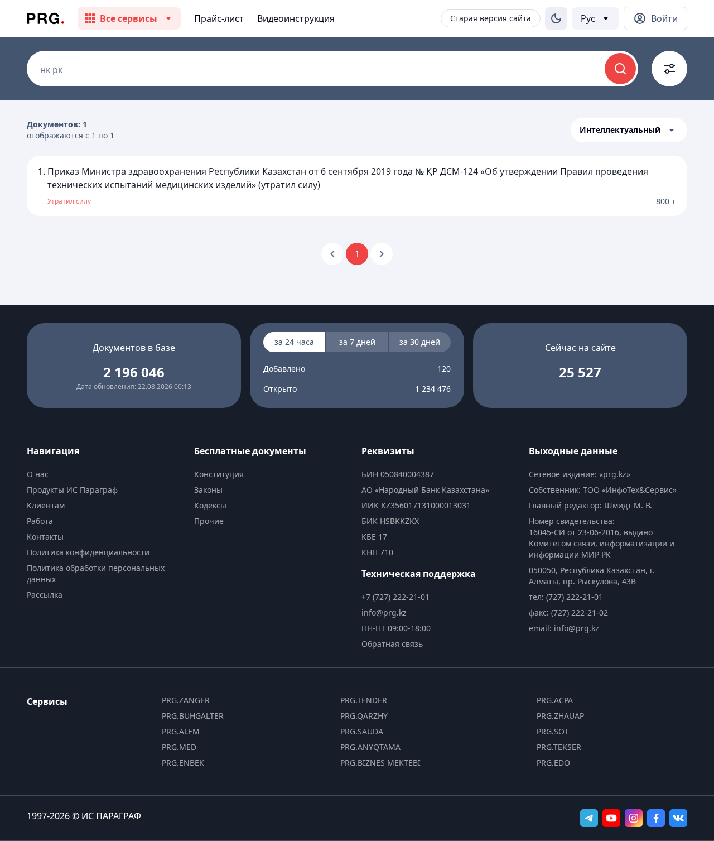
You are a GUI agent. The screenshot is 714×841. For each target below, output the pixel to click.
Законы (208, 489)
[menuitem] (106, 474)
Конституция (219, 474)
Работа (40, 521)
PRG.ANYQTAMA (370, 747)
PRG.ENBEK (183, 762)
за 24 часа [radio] (294, 342)
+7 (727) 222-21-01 (395, 597)
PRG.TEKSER (559, 747)
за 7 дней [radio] (357, 342)
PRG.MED (179, 747)
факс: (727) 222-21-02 (568, 612)
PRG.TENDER (363, 700)
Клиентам (46, 505)
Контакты (45, 536)
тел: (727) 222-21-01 (566, 597)
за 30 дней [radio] (419, 342)
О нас (38, 474)
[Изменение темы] (556, 18)
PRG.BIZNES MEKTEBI (380, 762)
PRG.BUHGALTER (193, 715)
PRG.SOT (553, 731)
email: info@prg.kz (564, 628)
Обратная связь (392, 643)
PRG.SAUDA (361, 731)
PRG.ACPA (555, 700)
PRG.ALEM (181, 731)
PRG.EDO (553, 762)
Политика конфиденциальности (88, 552)
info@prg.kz (384, 612)
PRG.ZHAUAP (560, 715)
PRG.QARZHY (364, 715)
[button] (629, 130)
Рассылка (44, 594)
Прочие (209, 521)
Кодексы (210, 505)
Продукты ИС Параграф (72, 489)
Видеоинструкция (296, 18)
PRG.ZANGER (186, 700)
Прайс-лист (219, 18)
